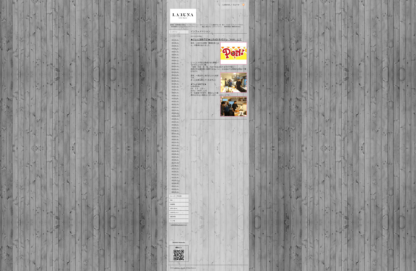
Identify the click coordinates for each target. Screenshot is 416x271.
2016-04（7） (175, 60)
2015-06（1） (175, 89)
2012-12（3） (175, 174)
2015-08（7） (175, 83)
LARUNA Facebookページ (179, 225)
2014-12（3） (175, 107)
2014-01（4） (175, 139)
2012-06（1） (175, 189)
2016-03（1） (175, 63)
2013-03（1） (175, 168)
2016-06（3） (175, 54)
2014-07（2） (175, 121)
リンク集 (172, 220)
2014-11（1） (175, 110)
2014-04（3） (175, 130)
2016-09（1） (175, 45)
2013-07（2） (175, 156)
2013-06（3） (175, 159)
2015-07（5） (175, 86)
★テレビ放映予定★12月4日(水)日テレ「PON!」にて (216, 39)
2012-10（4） (175, 177)
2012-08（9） (175, 183)
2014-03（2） (175, 133)
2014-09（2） (175, 116)
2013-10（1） (175, 148)
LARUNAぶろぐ (174, 212)
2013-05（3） (175, 162)
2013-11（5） (175, 145)
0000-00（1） (175, 192)
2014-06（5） (175, 124)
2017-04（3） (175, 42)
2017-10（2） (175, 40)
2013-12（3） (175, 142)
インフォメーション (175, 36)
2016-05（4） (175, 57)
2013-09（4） (175, 151)
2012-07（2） (175, 186)
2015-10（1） (175, 78)
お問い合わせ (173, 208)
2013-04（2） (175, 165)
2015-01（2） (175, 104)
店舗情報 (172, 204)
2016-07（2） (175, 51)
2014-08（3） (175, 118)
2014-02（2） (175, 136)
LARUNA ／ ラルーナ (179, 268)
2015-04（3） (175, 95)
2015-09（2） (175, 80)
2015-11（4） (175, 75)
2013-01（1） (175, 171)
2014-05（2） (175, 127)
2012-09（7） (175, 180)
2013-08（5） (175, 154)
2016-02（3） (175, 66)
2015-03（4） (175, 98)
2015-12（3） (175, 72)
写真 (171, 200)
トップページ (173, 31)
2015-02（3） (175, 101)
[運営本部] (173, 216)
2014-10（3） (175, 113)
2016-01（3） (175, 69)
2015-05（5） (175, 92)
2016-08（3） (175, 48)
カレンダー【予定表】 (176, 196)
